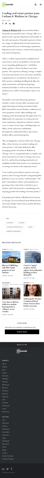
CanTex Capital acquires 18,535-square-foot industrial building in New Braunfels (33, 270)
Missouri (5, 388)
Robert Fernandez (14, 231)
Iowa (3, 370)
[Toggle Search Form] (36, 5)
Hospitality (5, 432)
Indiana (26, 282)
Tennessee (6, 406)
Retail (10, 249)
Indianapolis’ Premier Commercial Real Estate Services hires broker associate (32, 302)
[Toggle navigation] (41, 4)
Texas (4, 249)
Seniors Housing (7, 456)
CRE (32, 282)
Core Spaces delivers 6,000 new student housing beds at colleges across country (10, 307)
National (5, 394)
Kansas (4, 373)
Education (5, 423)
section (4, 453)
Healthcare (6, 429)
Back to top (22, 344)
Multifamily (5, 441)
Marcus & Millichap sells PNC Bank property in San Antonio (10, 269)
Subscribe (22, 332)
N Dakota (5, 391)
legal (31, 227)
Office (4, 447)
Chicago (10, 222)
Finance (4, 426)
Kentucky (5, 376)
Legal (4, 438)
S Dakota (5, 403)
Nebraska (5, 397)
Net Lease (5, 444)
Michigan (5, 282)
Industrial (34, 249)
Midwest (6, 284)
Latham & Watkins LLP (11, 30)
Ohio (3, 400)
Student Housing (8, 459)
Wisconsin (14, 284)
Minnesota (5, 385)
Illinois (21, 222)
